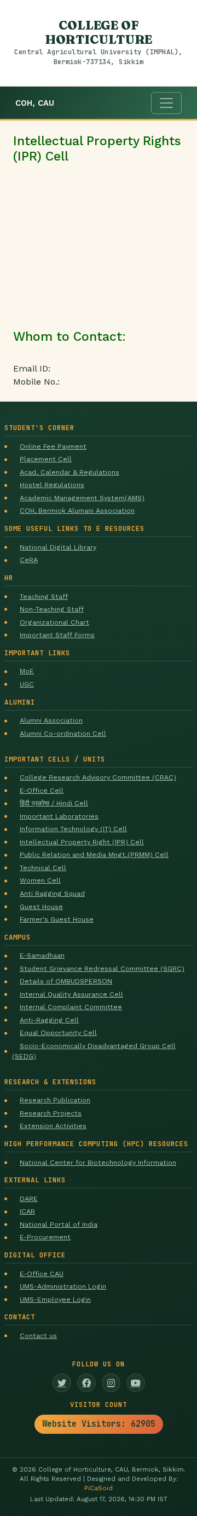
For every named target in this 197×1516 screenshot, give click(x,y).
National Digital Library (58, 547)
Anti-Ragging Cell (49, 1020)
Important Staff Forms (57, 635)
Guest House (41, 906)
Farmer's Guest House (57, 919)
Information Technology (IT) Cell (73, 829)
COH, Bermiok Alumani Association (77, 510)
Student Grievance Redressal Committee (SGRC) (102, 968)
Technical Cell (43, 867)
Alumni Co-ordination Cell (63, 733)
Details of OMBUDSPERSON (66, 981)
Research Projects (51, 1113)
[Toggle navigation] (166, 103)
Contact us (38, 1335)
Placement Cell (46, 459)
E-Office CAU (41, 1273)
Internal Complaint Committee (71, 1007)
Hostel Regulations (52, 484)
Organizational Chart (54, 622)
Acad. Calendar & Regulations (69, 472)
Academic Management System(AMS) (82, 498)
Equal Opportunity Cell (58, 1032)
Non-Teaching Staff (52, 609)
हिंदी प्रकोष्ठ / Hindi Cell (54, 803)
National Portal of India (58, 1224)
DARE (29, 1198)
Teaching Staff (44, 596)
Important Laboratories (59, 816)
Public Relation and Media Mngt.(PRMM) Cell (94, 854)
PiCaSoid (98, 1488)
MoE (27, 671)
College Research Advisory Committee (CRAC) (98, 777)
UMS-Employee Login (55, 1299)
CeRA (29, 560)
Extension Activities (53, 1126)
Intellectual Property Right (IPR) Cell (82, 842)
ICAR (27, 1211)
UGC (27, 684)
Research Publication (55, 1100)
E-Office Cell (41, 790)
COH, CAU (34, 103)
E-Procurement (45, 1237)
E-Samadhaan (42, 955)
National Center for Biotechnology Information (98, 1162)
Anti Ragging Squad (52, 893)
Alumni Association (51, 720)
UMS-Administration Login (63, 1286)
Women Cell (40, 880)
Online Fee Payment (53, 446)
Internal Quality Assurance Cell (71, 994)
